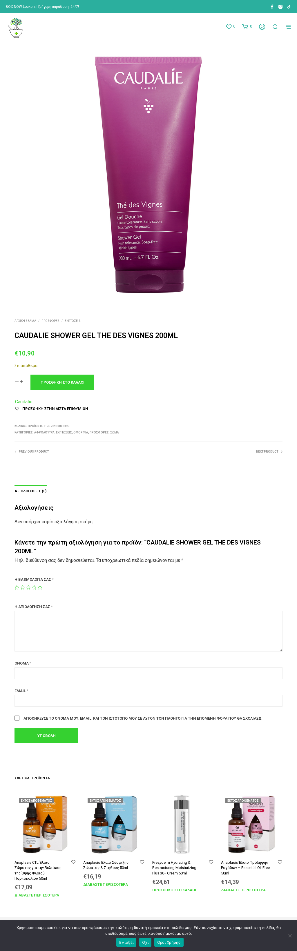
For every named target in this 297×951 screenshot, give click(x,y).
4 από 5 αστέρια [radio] (34, 587)
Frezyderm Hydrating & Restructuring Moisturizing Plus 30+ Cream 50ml (174, 867)
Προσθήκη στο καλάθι (174, 890)
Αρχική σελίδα (25, 320)
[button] (230, 26)
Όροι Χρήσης (169, 942)
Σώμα (114, 432)
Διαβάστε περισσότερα (37, 895)
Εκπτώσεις (73, 320)
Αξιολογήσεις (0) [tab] (31, 491)
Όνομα (23, 663)
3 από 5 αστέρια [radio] (28, 587)
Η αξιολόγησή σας (34, 607)
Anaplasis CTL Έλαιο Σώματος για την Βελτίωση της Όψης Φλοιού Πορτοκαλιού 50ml (38, 870)
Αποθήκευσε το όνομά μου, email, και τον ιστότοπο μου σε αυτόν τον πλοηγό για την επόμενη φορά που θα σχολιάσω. (142, 718)
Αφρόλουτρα (44, 432)
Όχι (145, 942)
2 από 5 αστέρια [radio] (22, 587)
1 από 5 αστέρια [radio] (17, 587)
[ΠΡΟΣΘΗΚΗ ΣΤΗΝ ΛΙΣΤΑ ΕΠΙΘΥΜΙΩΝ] (73, 862)
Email (21, 691)
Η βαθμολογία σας (34, 579)
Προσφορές (50, 320)
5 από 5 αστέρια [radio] (40, 587)
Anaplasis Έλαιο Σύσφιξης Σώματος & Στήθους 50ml (105, 865)
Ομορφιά (80, 432)
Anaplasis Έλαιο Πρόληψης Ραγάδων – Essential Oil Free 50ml (245, 867)
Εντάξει (126, 942)
